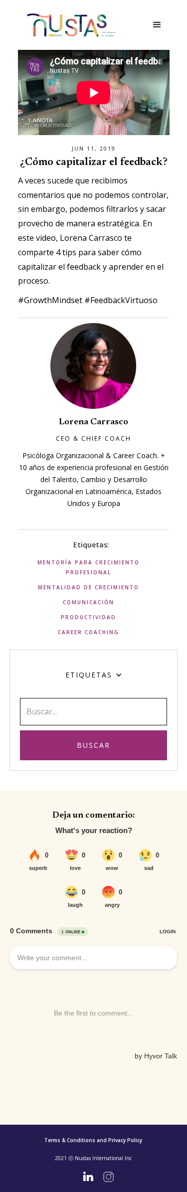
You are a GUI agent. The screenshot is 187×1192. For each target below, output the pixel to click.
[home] (71, 25)
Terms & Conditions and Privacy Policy (93, 1140)
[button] (157, 25)
